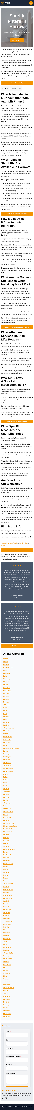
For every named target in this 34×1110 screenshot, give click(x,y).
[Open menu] (31, 3)
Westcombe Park (8, 953)
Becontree (6, 985)
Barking (5, 970)
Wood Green (7, 803)
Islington (6, 820)
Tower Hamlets (8, 884)
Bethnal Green (8, 863)
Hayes (5, 713)
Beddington (7, 947)
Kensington (7, 754)
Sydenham (6, 927)
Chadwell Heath (8, 987)
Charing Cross (8, 811)
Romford (6, 1002)
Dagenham (6, 999)
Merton (5, 869)
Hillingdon (6, 716)
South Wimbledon (9, 849)
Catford (5, 944)
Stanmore (6, 682)
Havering (6, 1005)
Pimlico (5, 814)
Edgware (6, 696)
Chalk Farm (7, 762)
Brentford (6, 722)
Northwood (6, 702)
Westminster (7, 817)
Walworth (6, 837)
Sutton (5, 941)
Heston (5, 719)
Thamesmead (7, 982)
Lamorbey (6, 996)
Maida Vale (7, 739)
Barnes (5, 745)
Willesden (6, 705)
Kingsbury (6, 679)
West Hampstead (8, 728)
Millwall (5, 904)
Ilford (4, 967)
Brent (5, 710)
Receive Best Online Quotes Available (17, 327)
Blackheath (7, 938)
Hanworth (6, 797)
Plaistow (6, 930)
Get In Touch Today (17, 82)
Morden (5, 875)
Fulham (5, 774)
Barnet (5, 751)
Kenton (3, 543)
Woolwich (6, 973)
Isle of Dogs (7, 910)
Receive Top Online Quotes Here (17, 421)
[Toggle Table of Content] (19, 88)
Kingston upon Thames (10, 826)
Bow (4, 881)
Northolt (9, 543)
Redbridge (6, 956)
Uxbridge (6, 725)
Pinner (3, 545)
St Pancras (6, 791)
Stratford (6, 901)
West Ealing (7, 690)
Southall (6, 699)
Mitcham (6, 886)
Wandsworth (7, 809)
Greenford (6, 673)
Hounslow (6, 742)
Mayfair (5, 785)
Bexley (5, 1008)
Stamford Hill (7, 832)
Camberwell (7, 855)
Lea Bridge (6, 858)
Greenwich (6, 918)
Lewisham (6, 933)
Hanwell (6, 693)
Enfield (5, 866)
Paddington (7, 757)
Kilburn (5, 734)
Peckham (6, 878)
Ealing (5, 676)
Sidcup (5, 993)
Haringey (6, 800)
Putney (5, 783)
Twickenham (7, 765)
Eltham (5, 976)
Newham (6, 950)
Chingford (6, 912)
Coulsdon (6, 979)
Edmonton (6, 860)
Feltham (6, 780)
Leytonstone (7, 907)
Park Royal (6, 687)
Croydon (6, 961)
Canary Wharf (7, 898)
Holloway (6, 794)
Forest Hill (6, 915)
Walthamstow (7, 895)
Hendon (5, 708)
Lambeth (6, 843)
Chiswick (6, 731)
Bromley (6, 892)
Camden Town (8, 768)
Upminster (6, 1016)
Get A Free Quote (17, 646)
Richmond (6, 759)
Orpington (6, 1010)
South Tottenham (8, 829)
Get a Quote (15, 40)
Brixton (5, 852)
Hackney (6, 840)
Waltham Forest (8, 889)
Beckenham (7, 964)
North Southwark (8, 823)
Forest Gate (7, 924)
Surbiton (6, 846)
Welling (5, 990)
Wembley (15, 543)
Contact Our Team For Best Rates (17, 213)
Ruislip (5, 684)
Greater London (8, 959)
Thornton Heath (8, 921)
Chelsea (6, 788)
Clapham (6, 834)
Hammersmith (7, 736)
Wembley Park (23, 543)
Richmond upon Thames (11, 748)
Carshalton (6, 935)
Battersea (6, 806)
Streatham (6, 872)
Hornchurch (7, 1013)
